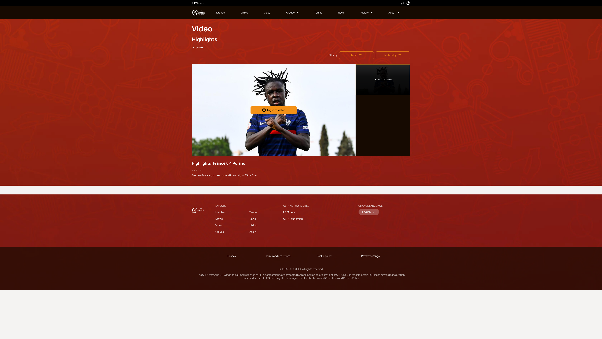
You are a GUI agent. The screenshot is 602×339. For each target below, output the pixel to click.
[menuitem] (224, 13)
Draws (219, 219)
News (252, 219)
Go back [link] (199, 47)
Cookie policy (324, 256)
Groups (219, 232)
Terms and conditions (278, 256)
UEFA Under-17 (198, 13)
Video (218, 225)
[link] (220, 13)
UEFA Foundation (293, 219)
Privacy (231, 256)
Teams (253, 212)
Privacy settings (370, 256)
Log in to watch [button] (276, 110)
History (253, 225)
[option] (383, 79)
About (252, 232)
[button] (292, 13)
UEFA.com (289, 212)
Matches (220, 212)
